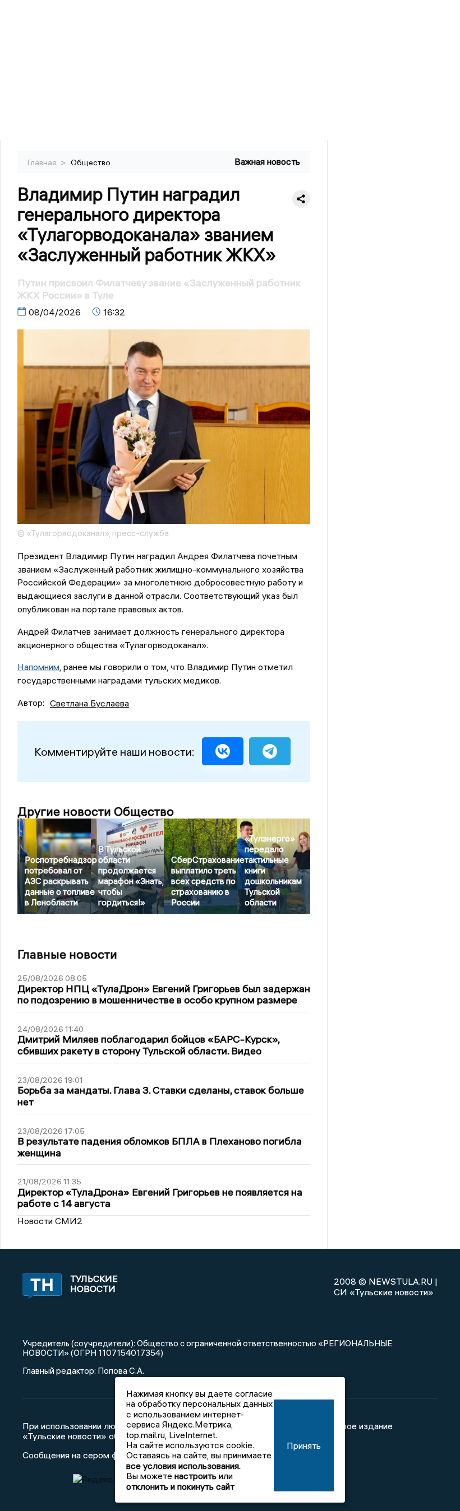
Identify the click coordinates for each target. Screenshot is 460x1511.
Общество (91, 162)
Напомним (38, 666)
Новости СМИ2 (49, 1220)
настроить (195, 1475)
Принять (304, 1445)
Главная (42, 162)
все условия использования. (183, 1465)
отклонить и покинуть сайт (180, 1486)
